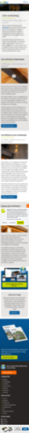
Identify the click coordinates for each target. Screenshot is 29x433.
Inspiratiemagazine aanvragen (25, 429)
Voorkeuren (12, 222)
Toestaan (20, 222)
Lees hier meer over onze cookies (14, 219)
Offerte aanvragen (18, 429)
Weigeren (4, 222)
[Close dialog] (27, 425)
